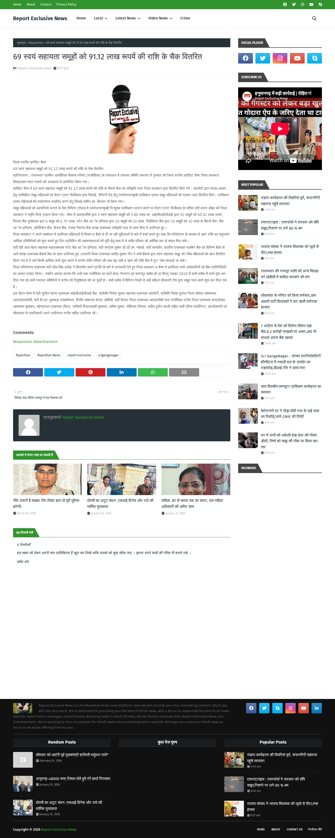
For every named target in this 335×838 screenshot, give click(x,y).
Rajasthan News (48, 355)
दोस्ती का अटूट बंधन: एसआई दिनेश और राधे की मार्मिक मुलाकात (120, 503)
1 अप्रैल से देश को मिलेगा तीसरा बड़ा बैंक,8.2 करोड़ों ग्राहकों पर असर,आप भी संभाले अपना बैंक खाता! (288, 331)
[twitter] (294, 4)
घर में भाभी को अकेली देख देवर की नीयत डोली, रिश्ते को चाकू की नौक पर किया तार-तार (290, 441)
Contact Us (295, 829)
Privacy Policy (66, 4)
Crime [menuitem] (185, 18)
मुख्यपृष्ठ (21, 43)
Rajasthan (36, 43)
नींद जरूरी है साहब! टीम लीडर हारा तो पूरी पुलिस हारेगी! (46, 503)
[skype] (319, 4)
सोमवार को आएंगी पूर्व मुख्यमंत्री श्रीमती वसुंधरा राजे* (72, 754)
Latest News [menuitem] (125, 18)
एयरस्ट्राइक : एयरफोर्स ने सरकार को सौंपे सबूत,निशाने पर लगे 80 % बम (290, 225)
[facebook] (285, 4)
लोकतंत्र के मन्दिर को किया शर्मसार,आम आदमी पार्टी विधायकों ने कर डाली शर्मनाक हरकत (289, 301)
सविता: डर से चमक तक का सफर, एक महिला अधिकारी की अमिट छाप (192, 503)
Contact (45, 4)
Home (17, 4)
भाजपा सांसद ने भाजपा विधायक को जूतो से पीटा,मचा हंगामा (290, 249)
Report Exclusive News (40, 18)
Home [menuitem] (81, 18)
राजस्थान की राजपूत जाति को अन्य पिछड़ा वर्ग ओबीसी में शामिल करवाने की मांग (289, 274)
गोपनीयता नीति (315, 829)
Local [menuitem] (98, 18)
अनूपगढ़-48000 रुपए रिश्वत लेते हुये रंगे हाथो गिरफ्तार (73, 778)
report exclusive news (34, 68)
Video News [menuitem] (158, 18)
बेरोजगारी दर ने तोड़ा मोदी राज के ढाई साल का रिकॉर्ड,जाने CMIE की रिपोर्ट (290, 414)
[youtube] (311, 4)
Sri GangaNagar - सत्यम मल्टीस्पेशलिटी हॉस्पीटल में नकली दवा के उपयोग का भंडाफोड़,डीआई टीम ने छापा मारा (291, 362)
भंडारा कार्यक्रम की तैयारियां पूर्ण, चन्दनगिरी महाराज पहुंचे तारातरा (290, 200)
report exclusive (79, 355)
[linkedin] (316, 708)
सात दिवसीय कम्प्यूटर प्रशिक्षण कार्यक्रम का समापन (291, 389)
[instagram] (302, 4)
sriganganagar (108, 355)
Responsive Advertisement (35, 342)
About (31, 4)
